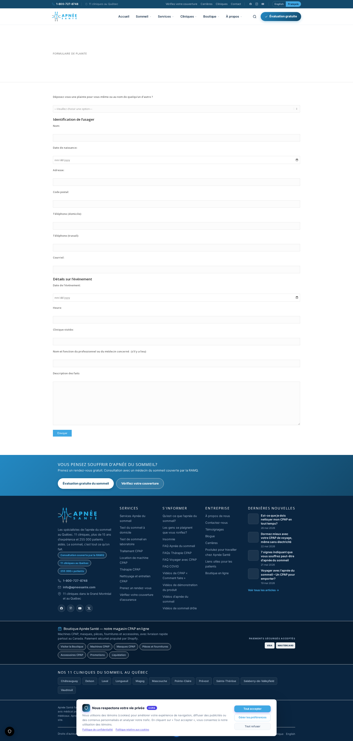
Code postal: (61, 192)
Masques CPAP (126, 646)
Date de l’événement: (66, 285)
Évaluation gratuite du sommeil (86, 483)
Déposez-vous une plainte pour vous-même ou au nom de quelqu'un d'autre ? (103, 97)
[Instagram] (256, 4)
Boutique (209, 16)
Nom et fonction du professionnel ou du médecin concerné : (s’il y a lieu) (99, 351)
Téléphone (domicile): (67, 214)
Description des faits (66, 373)
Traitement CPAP (131, 551)
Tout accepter (252, 708)
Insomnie (169, 539)
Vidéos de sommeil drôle (180, 608)
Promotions (97, 654)
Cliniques (222, 4)
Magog (140, 681)
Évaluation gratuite (283, 16)
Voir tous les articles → (263, 590)
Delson (89, 681)
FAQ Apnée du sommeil (179, 546)
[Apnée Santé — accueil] (64, 16)
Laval (105, 681)
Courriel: (58, 257)
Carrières (206, 4)
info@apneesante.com (79, 587)
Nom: (56, 126)
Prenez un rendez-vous (136, 588)
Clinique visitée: (63, 329)
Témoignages (214, 529)
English (279, 4)
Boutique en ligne (217, 573)
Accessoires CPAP (72, 654)
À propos (232, 16)
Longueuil (122, 681)
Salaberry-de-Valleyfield (259, 681)
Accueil (123, 16)
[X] (89, 608)
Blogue (210, 536)
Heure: (57, 308)
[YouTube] (262, 4)
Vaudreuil (67, 690)
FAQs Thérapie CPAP (177, 553)
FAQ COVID (171, 566)
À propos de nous (217, 516)
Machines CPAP (99, 646)
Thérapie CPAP (130, 569)
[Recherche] (254, 16)
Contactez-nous (216, 523)
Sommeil (142, 16)
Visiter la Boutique (72, 646)
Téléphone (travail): (66, 235)
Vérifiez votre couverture (181, 4)
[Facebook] (250, 4)
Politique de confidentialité (97, 729)
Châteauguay (69, 681)
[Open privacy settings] (9, 731)
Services (164, 16)
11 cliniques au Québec (103, 4)
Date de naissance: (65, 147)
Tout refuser (252, 726)
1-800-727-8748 (67, 4)
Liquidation (119, 654)
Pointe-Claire (183, 681)
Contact (236, 4)
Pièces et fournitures (155, 646)
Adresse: (58, 170)
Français (293, 4)
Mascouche (159, 681)
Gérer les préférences (252, 717)
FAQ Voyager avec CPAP (180, 560)
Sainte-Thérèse (226, 681)
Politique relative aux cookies (132, 729)
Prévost (204, 681)
